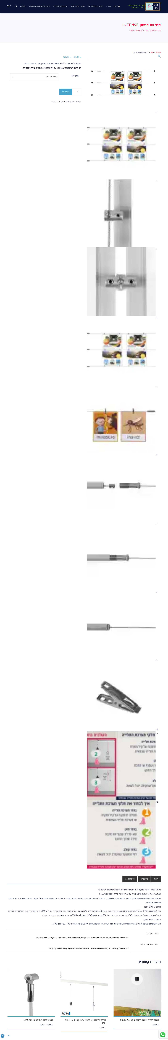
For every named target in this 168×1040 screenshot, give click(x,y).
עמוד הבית (157, 31)
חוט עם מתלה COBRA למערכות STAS (38, 1020)
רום (147, 31)
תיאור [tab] (156, 879)
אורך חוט (75, 76)
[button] (159, 56)
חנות (151, 31)
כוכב (63, 102)
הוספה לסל (65, 92)
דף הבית (158, 52)
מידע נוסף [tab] (144, 879)
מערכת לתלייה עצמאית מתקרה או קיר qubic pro (139, 1020)
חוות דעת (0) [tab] (130, 879)
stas (53, 102)
